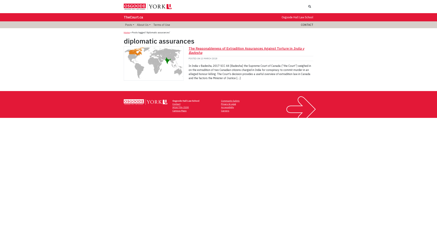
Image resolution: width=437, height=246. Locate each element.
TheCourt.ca (133, 17)
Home (127, 32)
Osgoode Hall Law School (297, 17)
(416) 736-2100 (180, 107)
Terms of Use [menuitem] (161, 24)
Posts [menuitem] (128, 24)
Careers (225, 110)
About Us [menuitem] (143, 24)
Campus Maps (179, 110)
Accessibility (227, 107)
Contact (307, 24)
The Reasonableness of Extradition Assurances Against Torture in (246, 50)
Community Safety (230, 100)
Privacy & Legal (228, 104)
